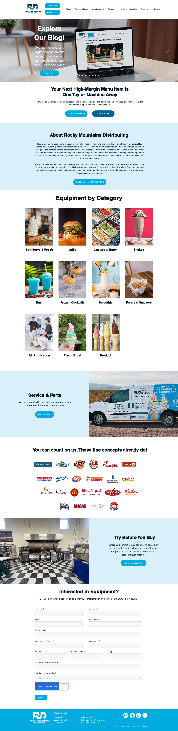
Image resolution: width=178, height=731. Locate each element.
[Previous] (10, 50)
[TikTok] (138, 715)
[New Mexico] (95, 75)
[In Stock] (92, 75)
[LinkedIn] (145, 715)
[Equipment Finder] (79, 75)
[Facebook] (132, 715)
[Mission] (98, 75)
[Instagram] (125, 715)
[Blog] (86, 75)
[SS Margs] (82, 75)
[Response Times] (89, 75)
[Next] (167, 50)
